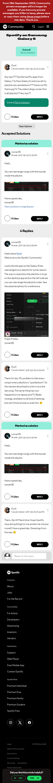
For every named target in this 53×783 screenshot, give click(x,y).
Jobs (9, 592)
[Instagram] (10, 722)
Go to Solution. (22, 102)
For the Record (14, 598)
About (10, 586)
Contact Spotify (15, 671)
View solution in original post (19, 206)
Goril (18, 253)
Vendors (11, 638)
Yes (32, 778)
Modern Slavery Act (14, 767)
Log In (41, 26)
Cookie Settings (13, 758)
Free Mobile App (15, 665)
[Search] (34, 26)
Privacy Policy (12, 753)
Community (16, 27)
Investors (12, 632)
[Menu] (48, 26)
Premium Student (16, 704)
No (20, 778)
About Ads (11, 763)
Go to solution (28, 52)
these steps (34, 16)
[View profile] (7, 67)
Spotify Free (13, 710)
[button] (48, 67)
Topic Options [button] (25, 126)
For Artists (12, 613)
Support (11, 652)
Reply (40, 116)
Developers (13, 619)
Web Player (13, 658)
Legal (9, 744)
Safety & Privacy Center (15, 749)
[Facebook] (29, 722)
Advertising (13, 625)
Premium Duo (14, 692)
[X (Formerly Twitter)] (20, 722)
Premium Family (15, 698)
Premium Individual (16, 685)
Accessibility (22, 763)
